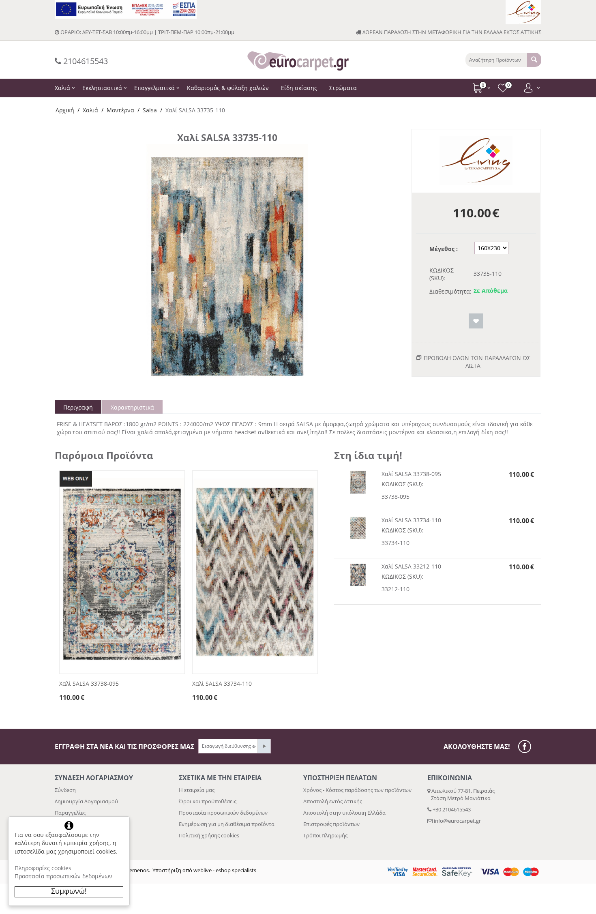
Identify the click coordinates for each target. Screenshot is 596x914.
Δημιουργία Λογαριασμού (86, 801)
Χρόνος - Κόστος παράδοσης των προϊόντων (357, 790)
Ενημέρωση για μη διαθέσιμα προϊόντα (226, 824)
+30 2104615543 (451, 809)
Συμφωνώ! (69, 891)
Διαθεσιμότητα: (448, 291)
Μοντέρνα (120, 110)
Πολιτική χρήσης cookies (209, 835)
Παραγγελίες (70, 812)
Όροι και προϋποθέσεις (207, 801)
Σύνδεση (65, 790)
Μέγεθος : (443, 249)
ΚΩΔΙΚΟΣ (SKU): (441, 274)
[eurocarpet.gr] (298, 60)
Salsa (150, 110)
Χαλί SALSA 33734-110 (222, 683)
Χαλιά (90, 110)
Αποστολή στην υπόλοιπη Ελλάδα (344, 812)
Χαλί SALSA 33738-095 (89, 683)
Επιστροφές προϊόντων (331, 824)
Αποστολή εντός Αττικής (332, 801)
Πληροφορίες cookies (43, 868)
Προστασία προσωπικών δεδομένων (223, 812)
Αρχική (65, 110)
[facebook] (526, 746)
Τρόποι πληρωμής (325, 835)
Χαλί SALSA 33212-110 (411, 566)
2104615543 (84, 61)
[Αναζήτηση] (534, 60)
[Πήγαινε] (263, 746)
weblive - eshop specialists (224, 870)
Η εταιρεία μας (196, 790)
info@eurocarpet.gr (457, 820)
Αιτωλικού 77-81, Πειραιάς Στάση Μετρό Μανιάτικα (461, 794)
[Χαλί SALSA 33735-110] (227, 265)
